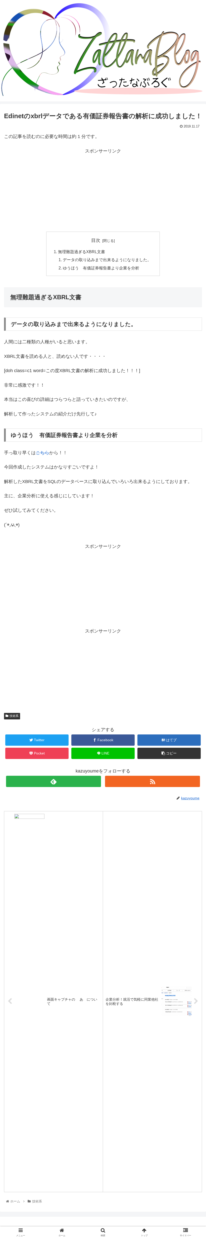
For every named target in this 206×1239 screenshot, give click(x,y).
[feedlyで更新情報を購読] (53, 781)
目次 (95, 240)
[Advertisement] (103, 190)
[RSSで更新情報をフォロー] (152, 781)
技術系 (14, 716)
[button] (190, 728)
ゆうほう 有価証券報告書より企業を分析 (101, 268)
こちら (42, 452)
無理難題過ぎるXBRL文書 (81, 251)
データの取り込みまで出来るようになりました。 (107, 259)
